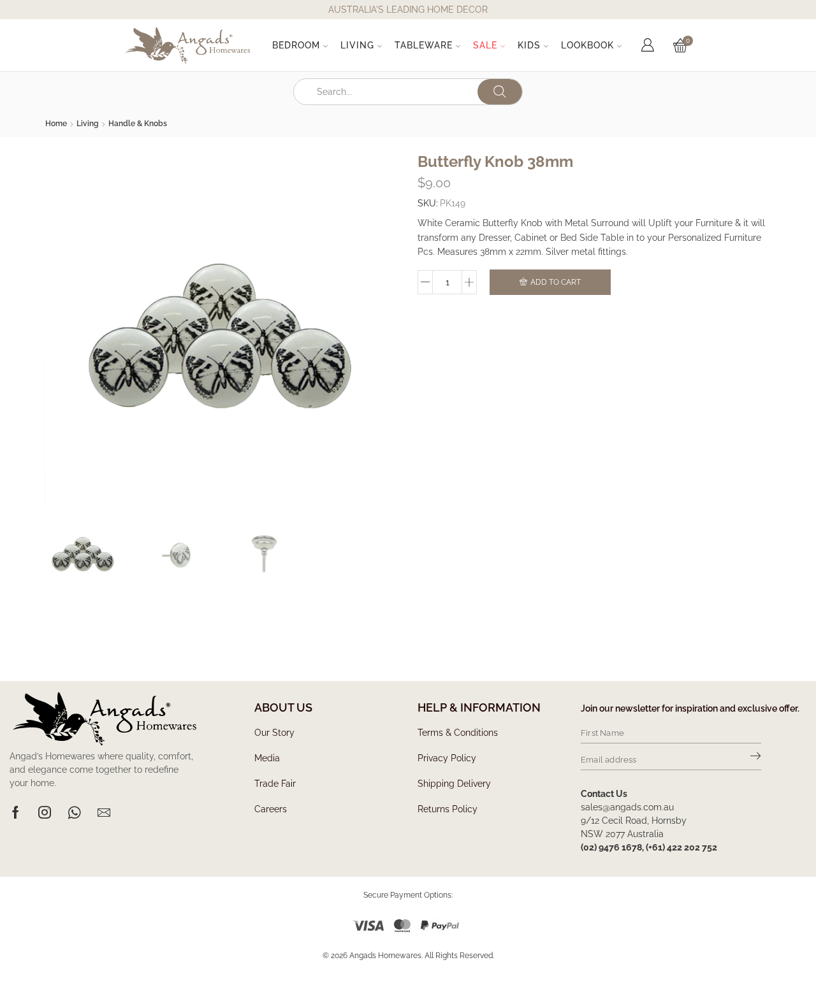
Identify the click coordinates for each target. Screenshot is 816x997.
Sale (485, 45)
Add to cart (555, 282)
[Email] (104, 812)
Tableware (424, 45)
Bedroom (296, 45)
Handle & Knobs (137, 123)
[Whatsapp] (74, 812)
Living (357, 45)
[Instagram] (44, 812)
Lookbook (587, 45)
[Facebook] (16, 812)
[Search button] (499, 91)
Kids (529, 45)
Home (56, 123)
